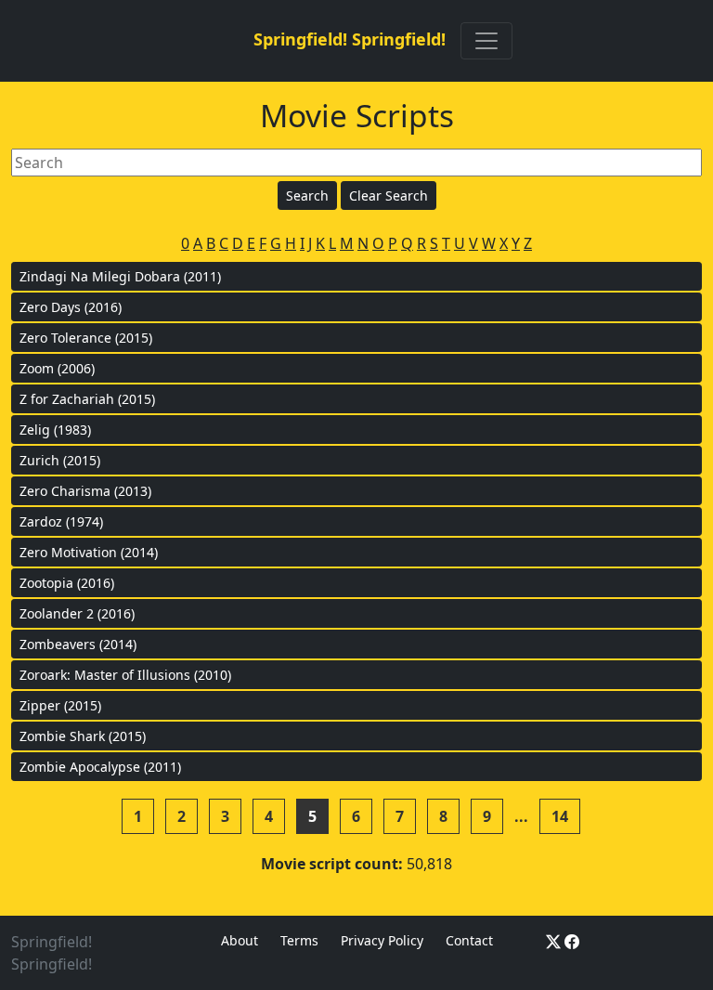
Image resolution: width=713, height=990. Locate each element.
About (239, 940)
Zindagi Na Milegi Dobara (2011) (120, 276)
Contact (469, 940)
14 (559, 816)
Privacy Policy (382, 940)
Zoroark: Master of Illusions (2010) (125, 675)
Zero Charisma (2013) (85, 491)
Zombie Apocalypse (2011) (100, 766)
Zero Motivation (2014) (88, 552)
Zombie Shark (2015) (82, 736)
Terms (299, 940)
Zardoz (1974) (61, 521)
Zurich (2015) (59, 460)
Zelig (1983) (55, 429)
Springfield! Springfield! (349, 39)
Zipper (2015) (60, 705)
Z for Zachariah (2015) (87, 399)
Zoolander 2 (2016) (77, 613)
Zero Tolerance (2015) (85, 337)
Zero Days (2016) (70, 307)
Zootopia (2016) (66, 583)
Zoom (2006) (57, 368)
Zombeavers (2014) (77, 644)
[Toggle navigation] (486, 40)
